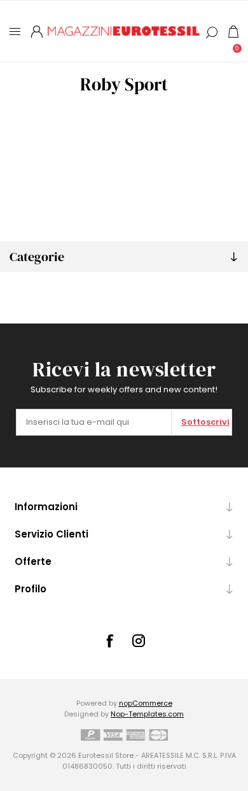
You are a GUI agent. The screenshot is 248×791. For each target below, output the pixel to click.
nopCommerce (145, 703)
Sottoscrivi (205, 422)
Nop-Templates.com (147, 714)
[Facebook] (109, 640)
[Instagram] (138, 640)
